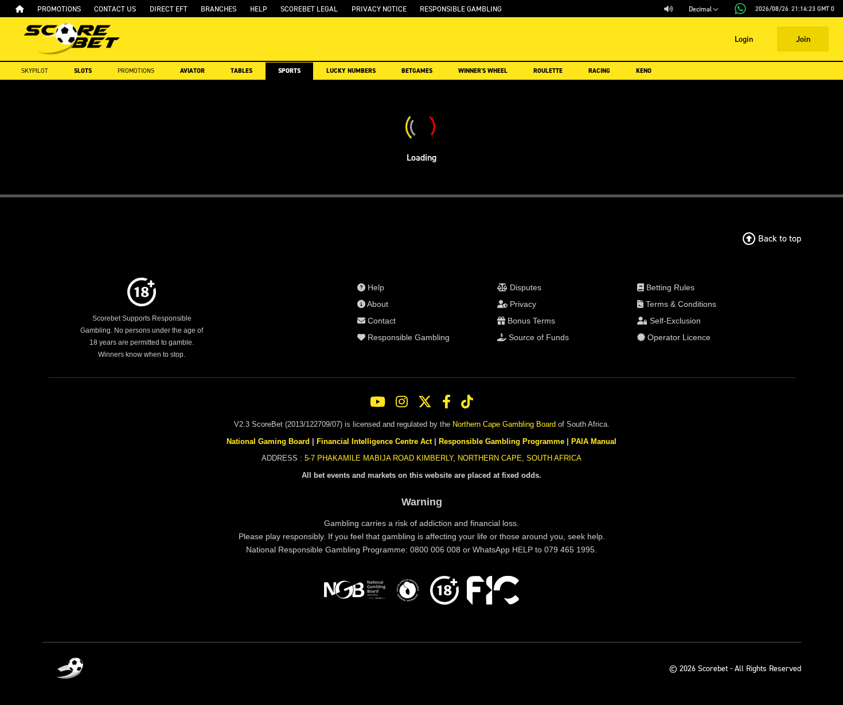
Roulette (548, 71)
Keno (643, 71)
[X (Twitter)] (425, 402)
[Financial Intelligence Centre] (493, 592)
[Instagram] (402, 402)
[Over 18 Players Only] (444, 592)
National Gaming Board (268, 441)
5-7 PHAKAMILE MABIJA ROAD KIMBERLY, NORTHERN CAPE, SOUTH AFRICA (443, 458)
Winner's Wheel (483, 71)
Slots (83, 71)
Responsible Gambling (407, 337)
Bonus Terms (530, 320)
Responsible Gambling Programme (501, 441)
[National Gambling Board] (354, 592)
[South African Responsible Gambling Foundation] (407, 592)
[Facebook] (446, 402)
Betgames (416, 71)
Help (374, 287)
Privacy (522, 304)
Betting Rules (669, 287)
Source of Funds (537, 337)
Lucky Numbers (351, 71)
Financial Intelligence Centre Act (374, 441)
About (376, 304)
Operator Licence (678, 337)
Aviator (192, 71)
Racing (599, 71)
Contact (380, 320)
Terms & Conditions (679, 304)
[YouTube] (377, 402)
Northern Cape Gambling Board (504, 424)
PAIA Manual (593, 441)
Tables (241, 71)
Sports (289, 71)
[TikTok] (467, 402)
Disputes (524, 287)
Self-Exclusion (674, 320)
